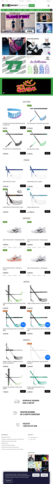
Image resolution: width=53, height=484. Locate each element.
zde (27, 477)
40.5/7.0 (4, 275)
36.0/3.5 (28, 247)
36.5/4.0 (34, 247)
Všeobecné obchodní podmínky (8, 445)
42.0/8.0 (9, 247)
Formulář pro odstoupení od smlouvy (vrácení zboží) (12, 439)
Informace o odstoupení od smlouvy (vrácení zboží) (12, 449)
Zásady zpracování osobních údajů (8, 441)
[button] (2, 23)
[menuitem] (2, 10)
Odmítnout (35, 475)
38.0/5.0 (28, 275)
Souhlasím (43, 475)
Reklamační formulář (5, 437)
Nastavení (8, 480)
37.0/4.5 (39, 247)
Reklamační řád (4, 443)
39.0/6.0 (39, 275)
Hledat (31, 5)
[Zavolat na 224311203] (4, 1)
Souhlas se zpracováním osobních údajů (10, 447)
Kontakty (21, 1)
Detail (22, 127)
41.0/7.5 (4, 247)
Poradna (28, 1)
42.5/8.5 (14, 247)
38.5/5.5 (34, 275)
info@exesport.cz (33, 437)
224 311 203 (32, 439)
